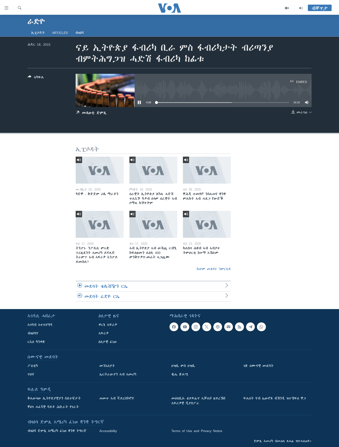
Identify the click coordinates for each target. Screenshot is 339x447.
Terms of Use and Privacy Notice (196, 431)
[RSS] (239, 326)
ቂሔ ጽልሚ (179, 374)
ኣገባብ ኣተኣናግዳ (40, 325)
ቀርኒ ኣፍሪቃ (107, 325)
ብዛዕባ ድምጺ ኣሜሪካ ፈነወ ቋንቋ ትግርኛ (56, 431)
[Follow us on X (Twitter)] (206, 326)
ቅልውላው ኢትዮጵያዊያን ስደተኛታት (54, 398)
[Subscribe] (228, 326)
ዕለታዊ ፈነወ (107, 342)
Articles (60, 33)
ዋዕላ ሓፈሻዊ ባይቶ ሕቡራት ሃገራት (53, 407)
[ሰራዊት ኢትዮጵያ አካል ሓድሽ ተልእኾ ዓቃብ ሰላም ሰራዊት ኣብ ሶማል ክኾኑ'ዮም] (153, 170)
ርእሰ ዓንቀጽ (36, 342)
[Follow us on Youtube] (184, 326)
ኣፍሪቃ (103, 333)
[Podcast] (217, 326)
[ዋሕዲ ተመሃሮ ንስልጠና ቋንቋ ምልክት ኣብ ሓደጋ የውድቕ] (207, 170)
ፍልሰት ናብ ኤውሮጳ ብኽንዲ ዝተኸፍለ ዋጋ (274, 398)
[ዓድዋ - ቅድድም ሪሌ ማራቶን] (100, 170)
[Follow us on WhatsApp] (261, 326)
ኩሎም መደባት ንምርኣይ (214, 269)
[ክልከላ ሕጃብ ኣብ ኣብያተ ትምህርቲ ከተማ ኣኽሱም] (207, 224)
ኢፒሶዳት (38, 33)
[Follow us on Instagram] (195, 326)
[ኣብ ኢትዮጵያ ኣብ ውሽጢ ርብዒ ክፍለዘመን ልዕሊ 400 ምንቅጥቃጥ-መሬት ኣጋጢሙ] (153, 224)
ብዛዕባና (32, 333)
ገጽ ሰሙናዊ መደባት (258, 366)
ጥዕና (30, 374)
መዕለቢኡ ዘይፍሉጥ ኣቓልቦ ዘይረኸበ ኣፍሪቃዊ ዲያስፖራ (198, 400)
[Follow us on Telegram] (250, 326)
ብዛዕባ (79, 33)
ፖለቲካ (32, 366)
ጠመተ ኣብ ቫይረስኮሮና (116, 398)
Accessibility (108, 431)
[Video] (287, 8)
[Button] (36, 78)
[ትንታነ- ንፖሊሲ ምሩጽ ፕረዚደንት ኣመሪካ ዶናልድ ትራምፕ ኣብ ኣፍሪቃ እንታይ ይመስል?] (100, 224)
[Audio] (301, 8)
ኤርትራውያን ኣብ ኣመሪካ (117, 374)
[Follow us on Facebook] (174, 326)
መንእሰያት (107, 366)
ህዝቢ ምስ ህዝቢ (183, 366)
